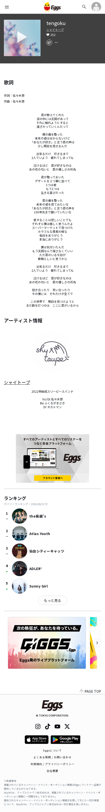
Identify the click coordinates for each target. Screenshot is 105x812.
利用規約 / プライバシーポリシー (53, 764)
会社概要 (52, 771)
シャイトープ (55, 30)
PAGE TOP (92, 691)
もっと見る (52, 600)
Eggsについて (52, 750)
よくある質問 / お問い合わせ (52, 757)
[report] (56, 42)
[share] (49, 42)
